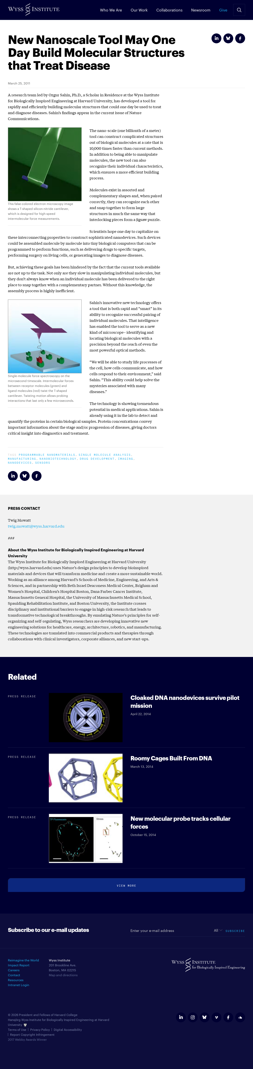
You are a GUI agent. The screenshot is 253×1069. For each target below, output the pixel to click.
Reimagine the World (23, 960)
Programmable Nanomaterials (47, 454)
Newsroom (201, 9)
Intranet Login (18, 985)
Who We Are (111, 9)
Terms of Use (17, 1029)
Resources (16, 980)
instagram (193, 1017)
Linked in (216, 38)
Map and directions (63, 975)
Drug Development (97, 458)
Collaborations (169, 9)
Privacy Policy (40, 1029)
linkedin (181, 1017)
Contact (14, 975)
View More (126, 885)
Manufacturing (22, 458)
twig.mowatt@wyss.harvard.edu (36, 526)
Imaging (125, 458)
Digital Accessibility (68, 1029)
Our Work (139, 9)
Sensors (42, 462)
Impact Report (18, 965)
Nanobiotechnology (58, 458)
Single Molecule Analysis (105, 454)
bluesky (205, 1017)
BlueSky (228, 38)
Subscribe (235, 930)
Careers (14, 970)
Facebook (240, 38)
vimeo (216, 1017)
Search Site (239, 10)
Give (223, 9)
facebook (228, 1017)
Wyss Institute (33, 8)
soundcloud (240, 1017)
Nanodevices (20, 462)
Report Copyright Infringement (32, 1034)
